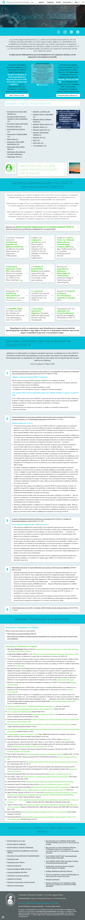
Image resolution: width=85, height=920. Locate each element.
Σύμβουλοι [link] (50, 2)
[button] (83, 2)
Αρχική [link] (41, 2)
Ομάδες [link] (58, 2)
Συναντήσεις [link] (67, 2)
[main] (42, 16)
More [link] (76, 2)
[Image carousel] (68, 120)
